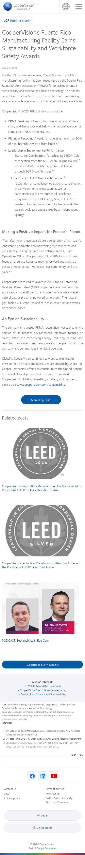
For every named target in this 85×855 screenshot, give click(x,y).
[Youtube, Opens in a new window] (53, 775)
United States (65, 6)
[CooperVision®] (20, 10)
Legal (7, 793)
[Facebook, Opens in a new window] (31, 775)
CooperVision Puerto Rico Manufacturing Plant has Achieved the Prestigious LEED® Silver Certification (40, 565)
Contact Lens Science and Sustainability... (44, 694)
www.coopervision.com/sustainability (41, 384)
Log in (44, 815)
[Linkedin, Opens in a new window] (42, 775)
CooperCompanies (46, 848)
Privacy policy (12, 798)
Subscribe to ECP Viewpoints (42, 664)
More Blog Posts (41, 399)
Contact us (10, 788)
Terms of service (54, 788)
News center (52, 793)
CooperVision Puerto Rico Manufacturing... (44, 690)
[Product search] (5, 21)
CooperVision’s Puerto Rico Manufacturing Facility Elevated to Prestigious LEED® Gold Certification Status (41, 488)
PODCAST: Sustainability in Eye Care (25, 640)
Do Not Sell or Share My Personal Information (58, 800)
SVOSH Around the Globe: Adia (44, 686)
